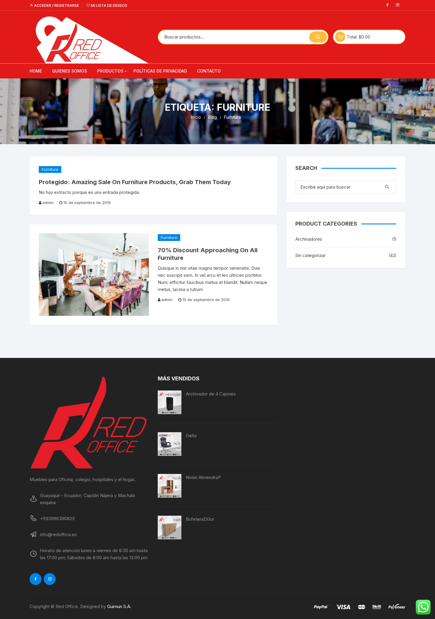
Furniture (50, 169)
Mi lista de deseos (108, 5)
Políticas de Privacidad (160, 70)
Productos (110, 70)
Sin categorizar (310, 255)
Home (36, 70)
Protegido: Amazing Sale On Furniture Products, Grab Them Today (135, 182)
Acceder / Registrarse (56, 5)
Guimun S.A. (119, 606)
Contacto (209, 70)
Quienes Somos (69, 70)
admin (48, 202)
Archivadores (308, 239)
